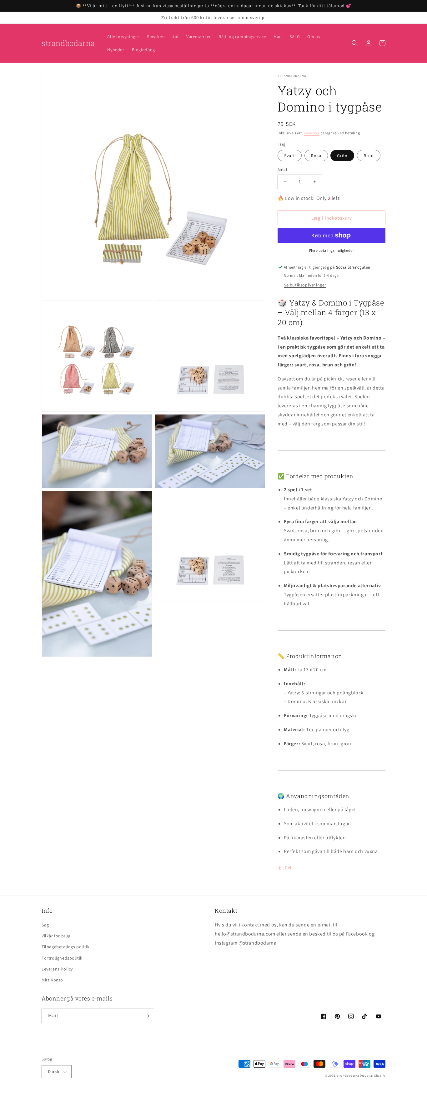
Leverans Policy (57, 969)
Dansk (53, 1071)
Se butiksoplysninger (305, 285)
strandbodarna (348, 1076)
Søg (45, 925)
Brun (369, 155)
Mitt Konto (52, 980)
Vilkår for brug (56, 936)
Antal (282, 169)
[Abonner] (147, 1016)
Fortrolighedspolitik (62, 958)
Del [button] (288, 868)
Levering (311, 133)
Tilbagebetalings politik (65, 947)
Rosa (316, 155)
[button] (355, 43)
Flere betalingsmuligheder (331, 250)
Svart (289, 155)
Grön (342, 155)
